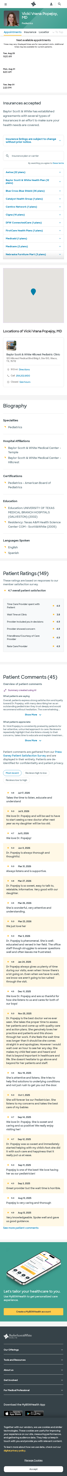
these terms (58, 163)
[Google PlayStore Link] (34, 1413)
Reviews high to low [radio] (36, 773)
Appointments (13, 32)
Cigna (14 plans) (15, 214)
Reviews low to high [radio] (16, 780)
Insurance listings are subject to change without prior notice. (31, 140)
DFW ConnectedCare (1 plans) (24, 222)
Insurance (30, 32)
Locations (45, 32)
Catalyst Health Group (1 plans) (24, 198)
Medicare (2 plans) (17, 246)
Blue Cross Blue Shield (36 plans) (25, 191)
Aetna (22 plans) (15, 172)
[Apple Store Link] (13, 1413)
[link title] (33, 4)
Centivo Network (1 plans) (21, 206)
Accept (33, 1469)
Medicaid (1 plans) (16, 238)
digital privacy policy (14, 1450)
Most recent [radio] (12, 773)
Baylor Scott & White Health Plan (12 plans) (27, 181)
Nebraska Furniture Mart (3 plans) (26, 254)
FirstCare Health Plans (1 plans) (24, 230)
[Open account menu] (51, 4)
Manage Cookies (33, 1460)
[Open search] (59, 4)
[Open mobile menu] (5, 4)
